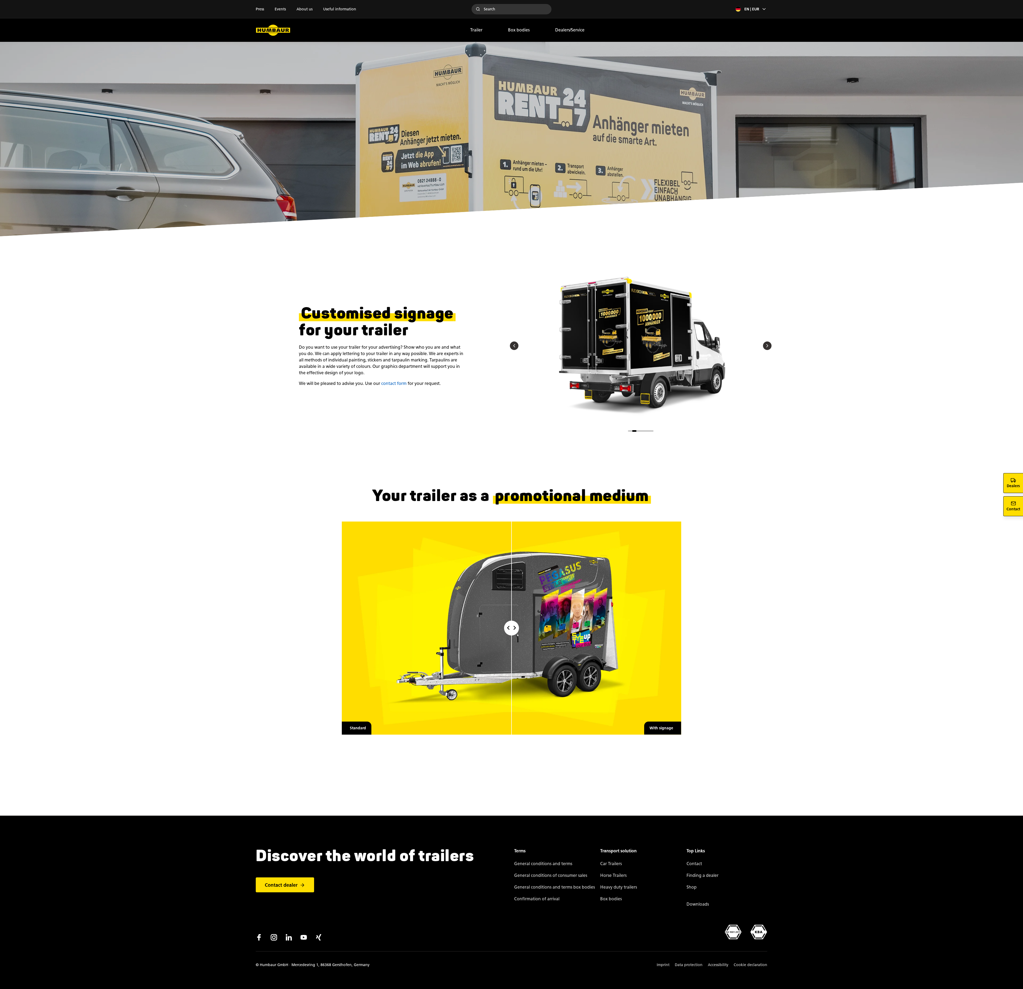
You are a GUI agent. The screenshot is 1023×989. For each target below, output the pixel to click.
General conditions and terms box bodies (554, 887)
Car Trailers (611, 863)
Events (280, 9)
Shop (692, 887)
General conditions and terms (543, 863)
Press (260, 9)
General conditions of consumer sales (550, 875)
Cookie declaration (750, 965)
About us (304, 9)
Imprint (663, 965)
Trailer (476, 29)
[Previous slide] (514, 346)
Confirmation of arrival (536, 898)
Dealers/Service (569, 29)
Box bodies (519, 29)
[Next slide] (767, 346)
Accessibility (718, 965)
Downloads (698, 904)
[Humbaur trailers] (273, 30)
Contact (694, 863)
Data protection (689, 965)
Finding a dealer (702, 875)
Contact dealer (281, 885)
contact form (394, 383)
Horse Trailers (613, 875)
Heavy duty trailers (618, 887)
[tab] (630, 431)
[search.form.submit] (478, 9)
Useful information (339, 9)
